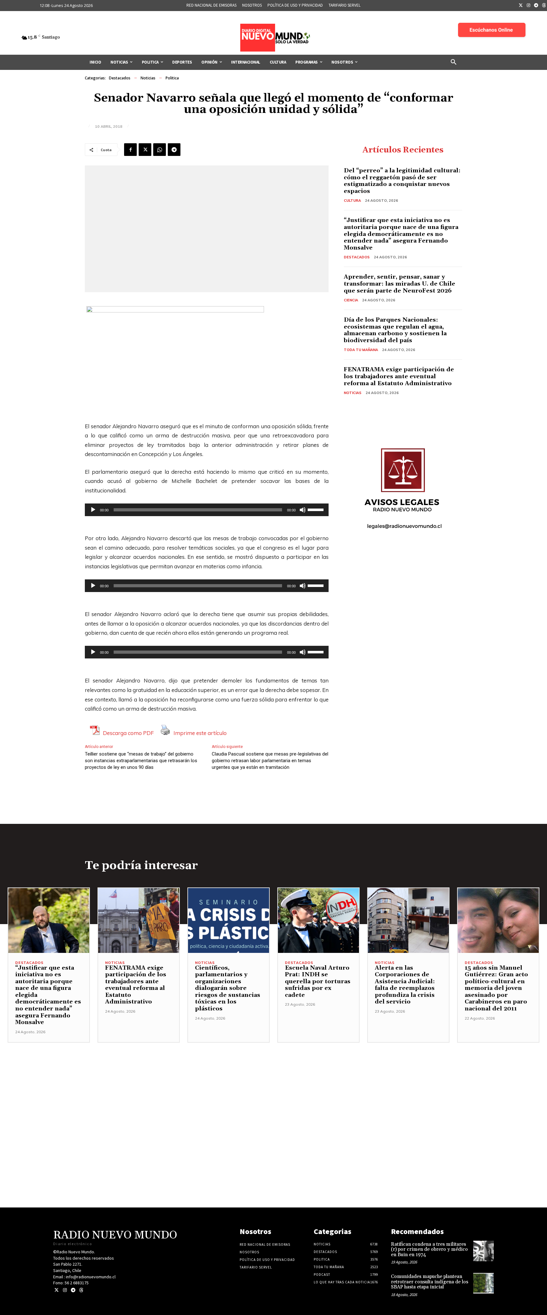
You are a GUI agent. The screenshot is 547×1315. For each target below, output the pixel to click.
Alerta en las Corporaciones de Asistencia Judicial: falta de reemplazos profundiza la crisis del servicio (405, 985)
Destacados (119, 78)
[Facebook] (130, 149)
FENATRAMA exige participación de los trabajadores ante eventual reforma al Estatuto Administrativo (399, 376)
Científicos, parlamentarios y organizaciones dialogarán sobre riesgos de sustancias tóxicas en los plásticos (227, 988)
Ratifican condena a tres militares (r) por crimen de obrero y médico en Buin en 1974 (429, 1249)
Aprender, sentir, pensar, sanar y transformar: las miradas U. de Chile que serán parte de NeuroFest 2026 (399, 283)
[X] (145, 149)
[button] (453, 62)
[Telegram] (536, 6)
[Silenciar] (302, 510)
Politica (172, 78)
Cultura (352, 200)
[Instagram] (528, 6)
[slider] (316, 509)
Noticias (148, 78)
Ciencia (351, 300)
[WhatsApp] (159, 149)
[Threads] (81, 1290)
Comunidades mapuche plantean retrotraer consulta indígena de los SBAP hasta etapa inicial (429, 1282)
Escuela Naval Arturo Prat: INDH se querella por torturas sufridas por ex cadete (317, 981)
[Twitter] (521, 6)
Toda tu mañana (361, 350)
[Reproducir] (93, 510)
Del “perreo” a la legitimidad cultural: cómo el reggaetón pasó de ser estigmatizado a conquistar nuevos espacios (402, 181)
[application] (207, 509)
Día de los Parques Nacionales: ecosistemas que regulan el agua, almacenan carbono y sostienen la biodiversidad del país (395, 330)
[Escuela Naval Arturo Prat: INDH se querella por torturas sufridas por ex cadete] (318, 920)
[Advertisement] (273, 1087)
